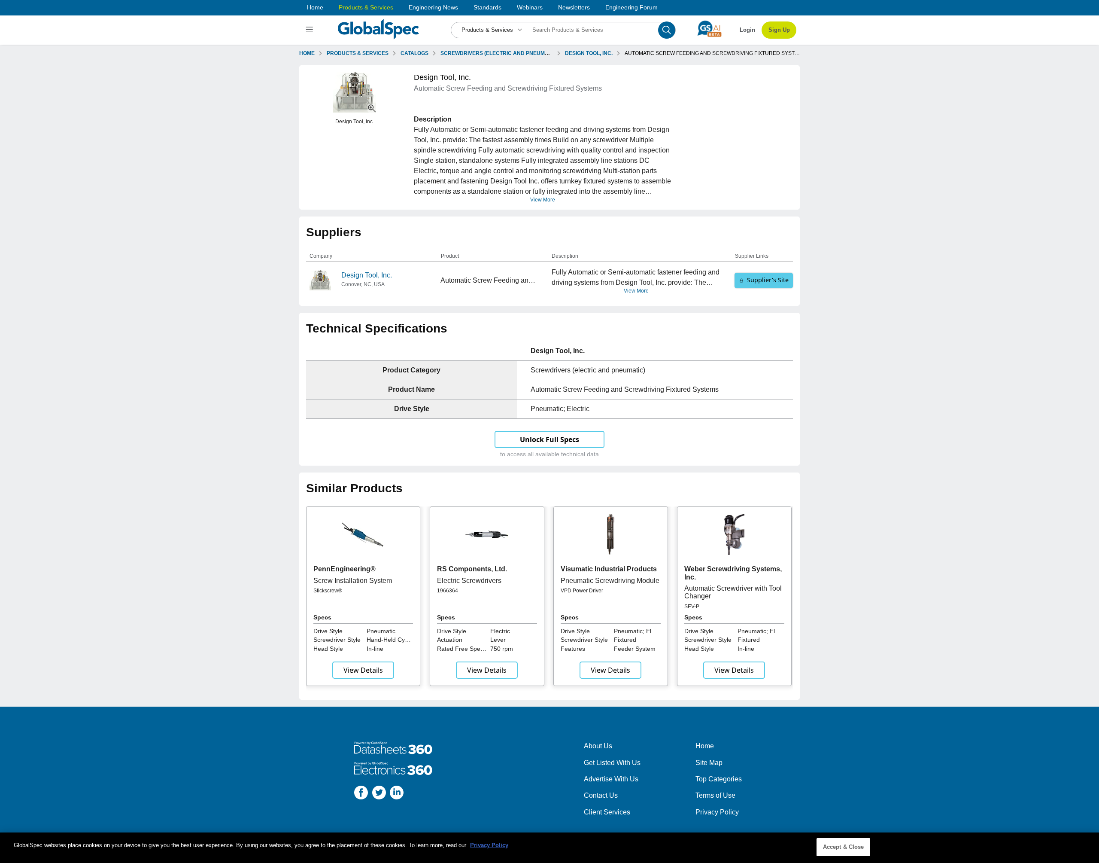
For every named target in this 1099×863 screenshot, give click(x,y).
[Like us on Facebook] (361, 794)
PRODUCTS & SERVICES (358, 53)
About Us (598, 746)
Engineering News (433, 7)
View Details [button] (363, 670)
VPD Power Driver (582, 591)
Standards (487, 7)
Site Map (709, 762)
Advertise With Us (611, 779)
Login (747, 30)
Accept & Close (843, 847)
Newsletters (574, 7)
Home (315, 7)
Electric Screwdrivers (469, 580)
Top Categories (718, 779)
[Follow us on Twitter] (379, 794)
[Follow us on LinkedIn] (397, 794)
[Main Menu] (310, 30)
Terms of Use (715, 795)
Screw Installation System (352, 580)
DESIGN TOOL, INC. (589, 53)
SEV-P (691, 607)
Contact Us (601, 795)
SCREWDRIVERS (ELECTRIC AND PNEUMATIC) (499, 53)
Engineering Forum (631, 7)
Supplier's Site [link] (768, 280)
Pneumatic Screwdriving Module (610, 580)
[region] (549, 848)
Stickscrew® (327, 591)
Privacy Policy (717, 812)
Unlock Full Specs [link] (549, 439)
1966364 (447, 591)
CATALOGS (414, 53)
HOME (307, 53)
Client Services (607, 812)
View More (542, 200)
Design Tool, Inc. (366, 275)
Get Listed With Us (612, 762)
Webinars (530, 7)
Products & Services (366, 7)
